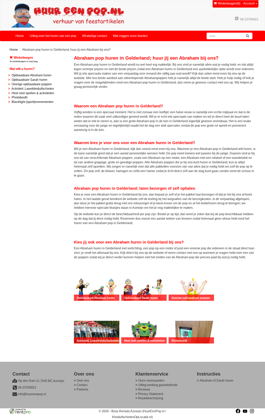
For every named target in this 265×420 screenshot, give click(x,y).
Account (249, 3)
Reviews (144, 389)
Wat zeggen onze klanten (130, 35)
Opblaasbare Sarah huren (29, 79)
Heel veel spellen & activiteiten (33, 93)
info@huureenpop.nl (32, 394)
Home (20, 35)
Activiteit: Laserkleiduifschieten (32, 88)
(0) (229, 3)
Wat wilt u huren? (22, 68)
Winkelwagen (23, 57)
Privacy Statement (150, 394)
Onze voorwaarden (151, 380)
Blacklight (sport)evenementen (33, 101)
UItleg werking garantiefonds (158, 385)
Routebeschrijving (150, 398)
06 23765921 (27, 387)
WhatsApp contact (94, 35)
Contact (82, 385)
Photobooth (20, 97)
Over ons (83, 380)
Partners (82, 389)
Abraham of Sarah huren (216, 380)
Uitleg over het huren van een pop (53, 35)
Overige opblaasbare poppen (32, 84)
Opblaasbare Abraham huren (31, 75)
